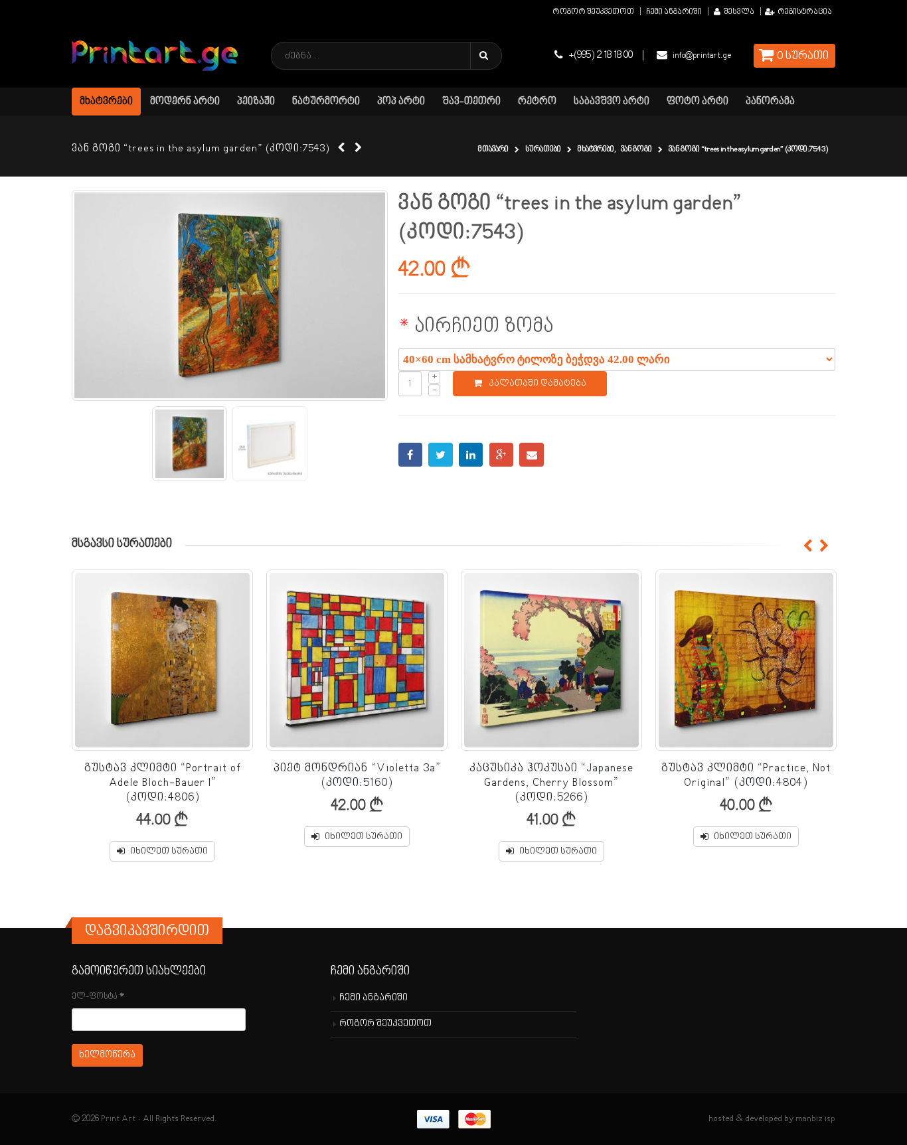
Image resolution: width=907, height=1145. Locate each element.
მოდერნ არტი (185, 102)
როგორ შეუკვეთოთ (593, 12)
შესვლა (739, 12)
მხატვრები (106, 102)
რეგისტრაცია (805, 12)
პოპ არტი (401, 102)
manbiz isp (815, 1118)
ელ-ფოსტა (98, 997)
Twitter (440, 455)
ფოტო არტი (697, 102)
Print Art (118, 1118)
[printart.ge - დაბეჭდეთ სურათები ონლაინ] (155, 55)
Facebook (410, 455)
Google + (501, 455)
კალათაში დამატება (537, 383)
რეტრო (537, 102)
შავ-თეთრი (471, 102)
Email (531, 455)
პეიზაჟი (256, 102)
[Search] (486, 55)
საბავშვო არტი (611, 102)
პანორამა (770, 102)
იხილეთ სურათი (169, 851)
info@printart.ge (702, 55)
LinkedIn (471, 455)
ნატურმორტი (326, 102)
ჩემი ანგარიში (674, 12)
